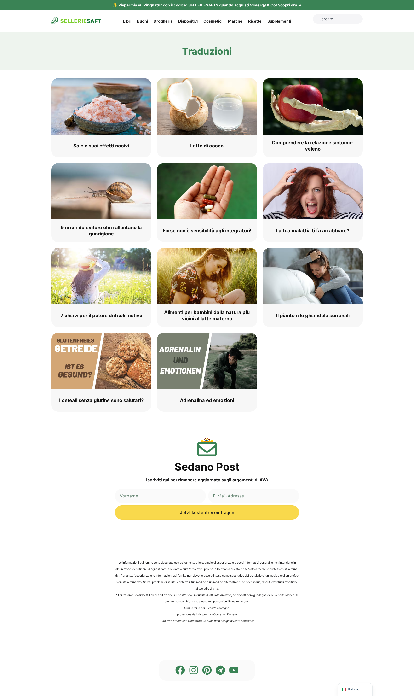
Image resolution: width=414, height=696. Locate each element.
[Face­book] (180, 670)
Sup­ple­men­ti (279, 21)
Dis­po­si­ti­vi (188, 21)
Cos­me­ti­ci (212, 21)
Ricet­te (255, 21)
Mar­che (235, 21)
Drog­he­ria (163, 21)
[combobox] (338, 19)
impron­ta (205, 614)
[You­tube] (234, 670)
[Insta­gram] (193, 670)
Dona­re (232, 614)
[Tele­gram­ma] (220, 670)
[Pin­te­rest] (207, 670)
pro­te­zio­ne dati (187, 614)
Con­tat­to (219, 614)
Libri (127, 21)
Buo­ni (142, 21)
